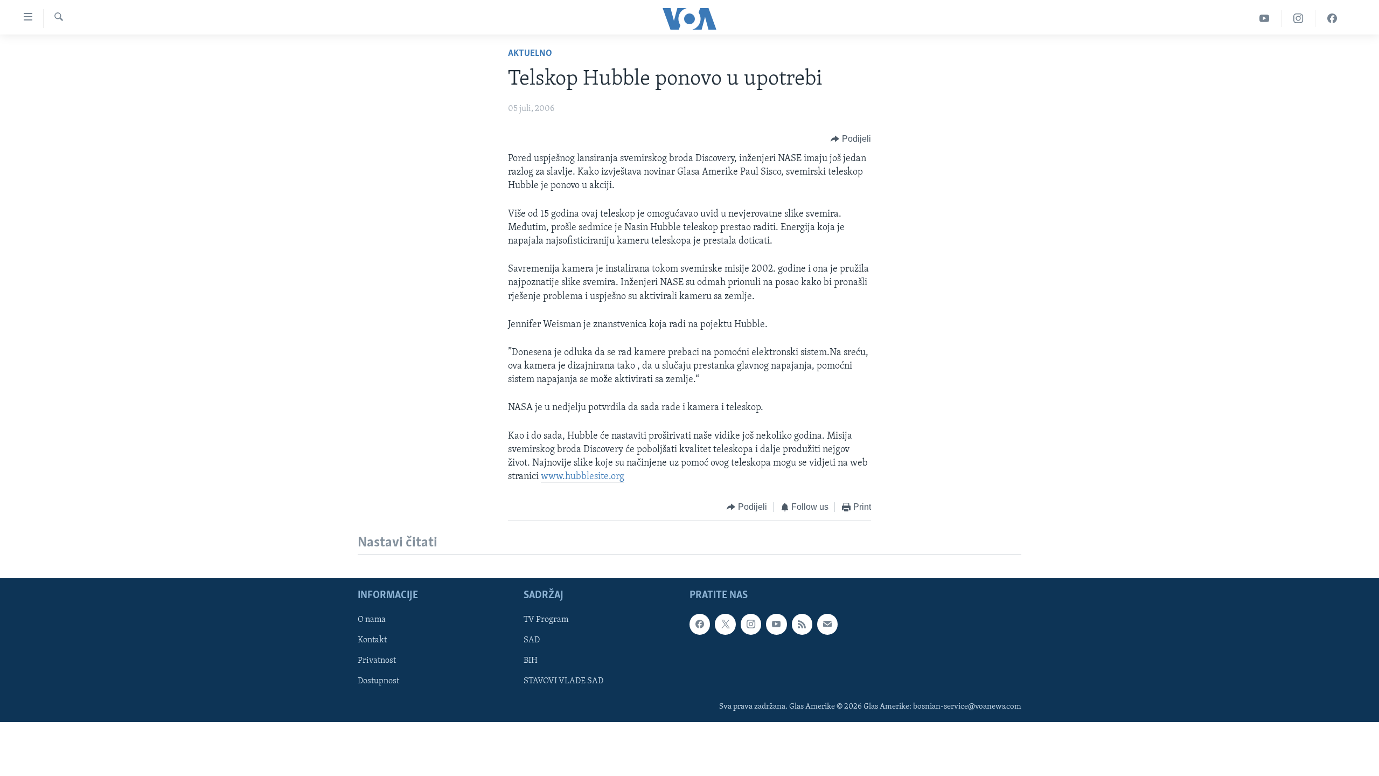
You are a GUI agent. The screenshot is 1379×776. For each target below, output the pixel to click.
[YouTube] (1265, 18)
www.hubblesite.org (582, 477)
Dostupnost (378, 681)
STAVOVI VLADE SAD (563, 681)
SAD (532, 640)
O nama (372, 619)
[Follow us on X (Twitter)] (725, 624)
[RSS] (802, 624)
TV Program (546, 619)
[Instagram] (1298, 18)
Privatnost (377, 660)
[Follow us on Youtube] (776, 624)
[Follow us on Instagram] (751, 624)
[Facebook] (1332, 18)
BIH (531, 660)
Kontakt (372, 640)
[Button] (851, 139)
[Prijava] (827, 624)
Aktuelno (530, 54)
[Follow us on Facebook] (700, 624)
